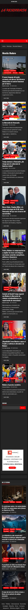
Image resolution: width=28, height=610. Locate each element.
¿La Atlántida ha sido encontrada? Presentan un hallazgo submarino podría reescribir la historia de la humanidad (14, 537)
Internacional (7, 72)
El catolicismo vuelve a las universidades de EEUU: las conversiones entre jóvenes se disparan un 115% (14, 508)
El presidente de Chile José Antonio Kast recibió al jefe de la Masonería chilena (14, 566)
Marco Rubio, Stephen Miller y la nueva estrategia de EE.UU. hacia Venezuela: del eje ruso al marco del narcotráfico (14, 195)
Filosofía (11, 606)
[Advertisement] (14, 28)
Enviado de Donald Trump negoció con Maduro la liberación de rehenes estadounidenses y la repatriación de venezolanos (14, 282)
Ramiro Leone (5, 86)
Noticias (15, 72)
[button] (2, 41)
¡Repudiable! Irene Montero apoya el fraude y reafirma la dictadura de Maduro (14, 330)
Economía (13, 70)
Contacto (22, 606)
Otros (16, 606)
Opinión (12, 157)
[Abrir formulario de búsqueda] (26, 40)
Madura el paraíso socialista (14, 373)
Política (21, 72)
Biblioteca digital (15, 608)
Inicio (3, 604)
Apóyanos (6, 608)
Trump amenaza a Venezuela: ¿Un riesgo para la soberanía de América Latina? (14, 150)
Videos (12, 531)
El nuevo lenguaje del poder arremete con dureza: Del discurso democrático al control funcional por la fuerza (14, 65)
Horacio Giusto (6, 387)
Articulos (6, 70)
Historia (12, 529)
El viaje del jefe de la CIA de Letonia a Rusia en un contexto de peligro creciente (13, 594)
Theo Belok (5, 125)
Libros (22, 608)
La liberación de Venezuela (14, 111)
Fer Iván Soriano (6, 348)
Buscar (4, 403)
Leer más (7, 98)
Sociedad (18, 502)
